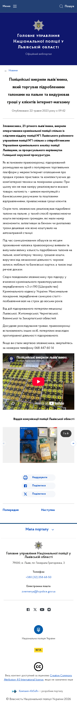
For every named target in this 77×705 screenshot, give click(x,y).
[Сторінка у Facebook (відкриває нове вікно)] (28, 609)
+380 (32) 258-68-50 (38, 577)
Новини (13, 70)
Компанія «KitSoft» (29, 691)
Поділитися (39, 485)
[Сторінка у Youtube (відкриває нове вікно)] (42, 609)
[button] (38, 529)
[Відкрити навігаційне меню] (15, 6)
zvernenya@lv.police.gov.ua (38, 591)
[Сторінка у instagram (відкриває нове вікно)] (49, 609)
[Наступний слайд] (73, 443)
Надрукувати (39, 477)
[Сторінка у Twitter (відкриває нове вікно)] (35, 609)
